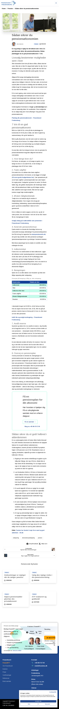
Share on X (44, 543)
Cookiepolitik (52, 692)
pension (40, 537)
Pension (10, 8)
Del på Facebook (33, 543)
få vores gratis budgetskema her (23, 177)
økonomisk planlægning (28, 537)
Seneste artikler (17, 650)
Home (4, 8)
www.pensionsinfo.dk (39, 234)
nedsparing (16, 537)
